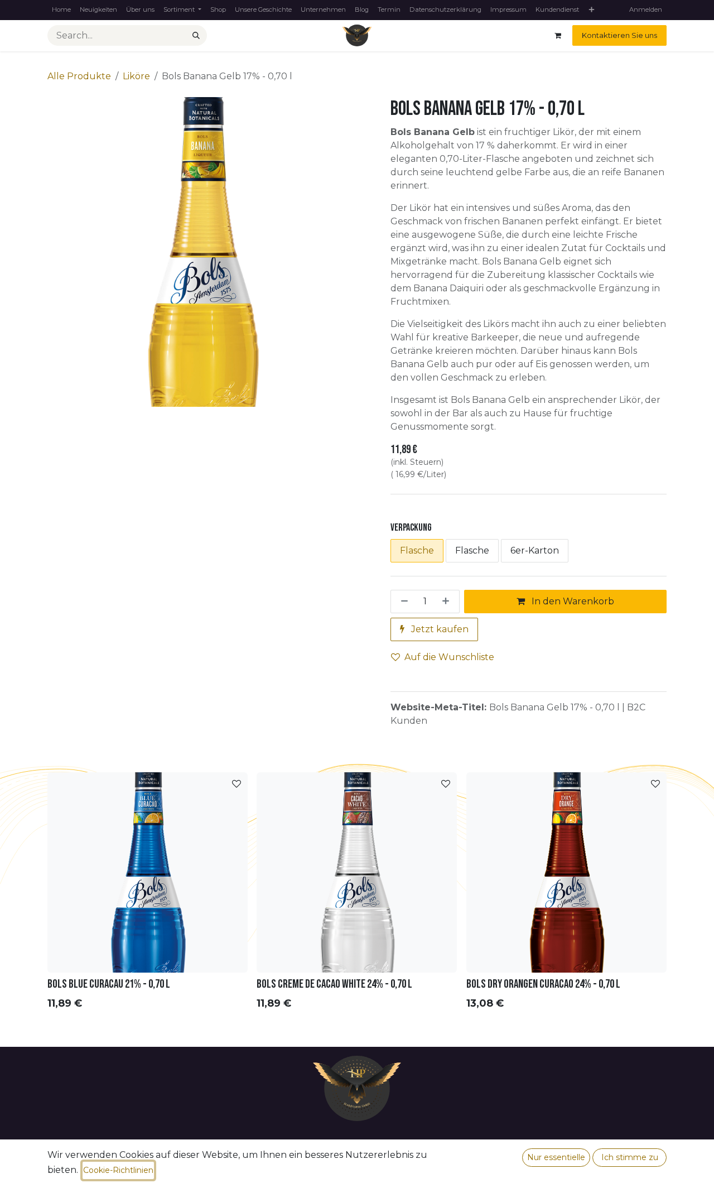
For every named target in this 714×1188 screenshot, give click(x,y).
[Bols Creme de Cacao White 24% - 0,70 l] (357, 872)
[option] (357, 894)
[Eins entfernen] (402, 601)
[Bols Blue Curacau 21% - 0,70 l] (147, 872)
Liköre (136, 76)
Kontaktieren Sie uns (619, 35)
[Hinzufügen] (448, 601)
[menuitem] (61, 10)
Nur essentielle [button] (556, 1157)
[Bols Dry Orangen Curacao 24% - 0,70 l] (566, 872)
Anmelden (645, 9)
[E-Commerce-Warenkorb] (558, 36)
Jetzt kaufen (439, 629)
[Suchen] (196, 35)
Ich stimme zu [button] (629, 1157)
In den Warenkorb (571, 601)
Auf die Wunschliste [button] (449, 657)
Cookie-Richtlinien (118, 1170)
